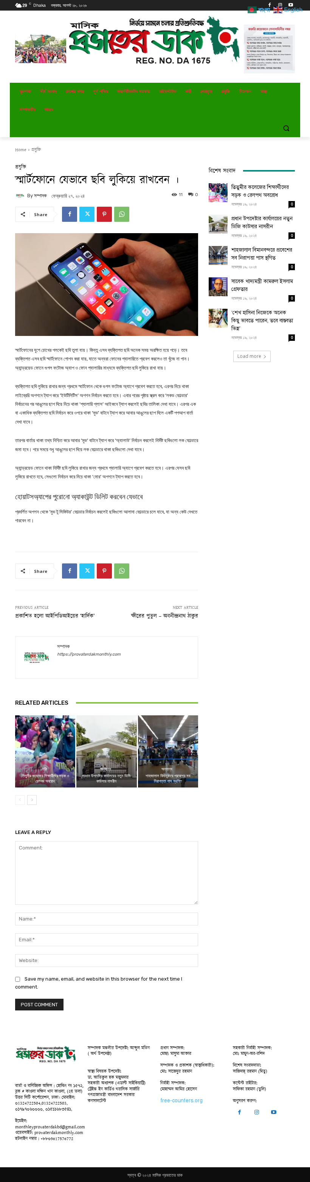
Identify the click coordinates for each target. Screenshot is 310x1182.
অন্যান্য (105, 769)
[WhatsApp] (121, 214)
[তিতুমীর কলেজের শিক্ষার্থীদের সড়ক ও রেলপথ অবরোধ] (45, 751)
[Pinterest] (104, 214)
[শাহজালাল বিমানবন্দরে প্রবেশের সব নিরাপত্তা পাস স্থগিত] (168, 751)
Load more (249, 356)
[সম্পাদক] (21, 196)
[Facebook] (269, 5)
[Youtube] (290, 5)
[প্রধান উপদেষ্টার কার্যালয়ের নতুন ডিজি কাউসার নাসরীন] (106, 751)
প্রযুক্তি (36, 150)
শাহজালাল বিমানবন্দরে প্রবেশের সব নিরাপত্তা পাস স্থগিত (168, 778)
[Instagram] (280, 5)
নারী (44, 769)
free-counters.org (181, 1100)
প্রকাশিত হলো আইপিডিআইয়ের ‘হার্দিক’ (55, 616)
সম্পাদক (40, 195)
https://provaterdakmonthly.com (89, 654)
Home (20, 150)
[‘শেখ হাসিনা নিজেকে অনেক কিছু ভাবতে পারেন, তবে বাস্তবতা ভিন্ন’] (218, 318)
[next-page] (32, 800)
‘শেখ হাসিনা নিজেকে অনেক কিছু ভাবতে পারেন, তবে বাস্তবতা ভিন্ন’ (262, 320)
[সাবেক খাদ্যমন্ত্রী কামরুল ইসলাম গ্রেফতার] (218, 286)
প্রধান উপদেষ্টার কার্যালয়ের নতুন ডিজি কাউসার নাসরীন (106, 778)
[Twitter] (87, 214)
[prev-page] (20, 800)
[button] (286, 128)
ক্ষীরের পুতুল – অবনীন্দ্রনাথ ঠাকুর (164, 616)
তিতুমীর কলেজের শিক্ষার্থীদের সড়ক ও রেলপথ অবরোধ (45, 778)
